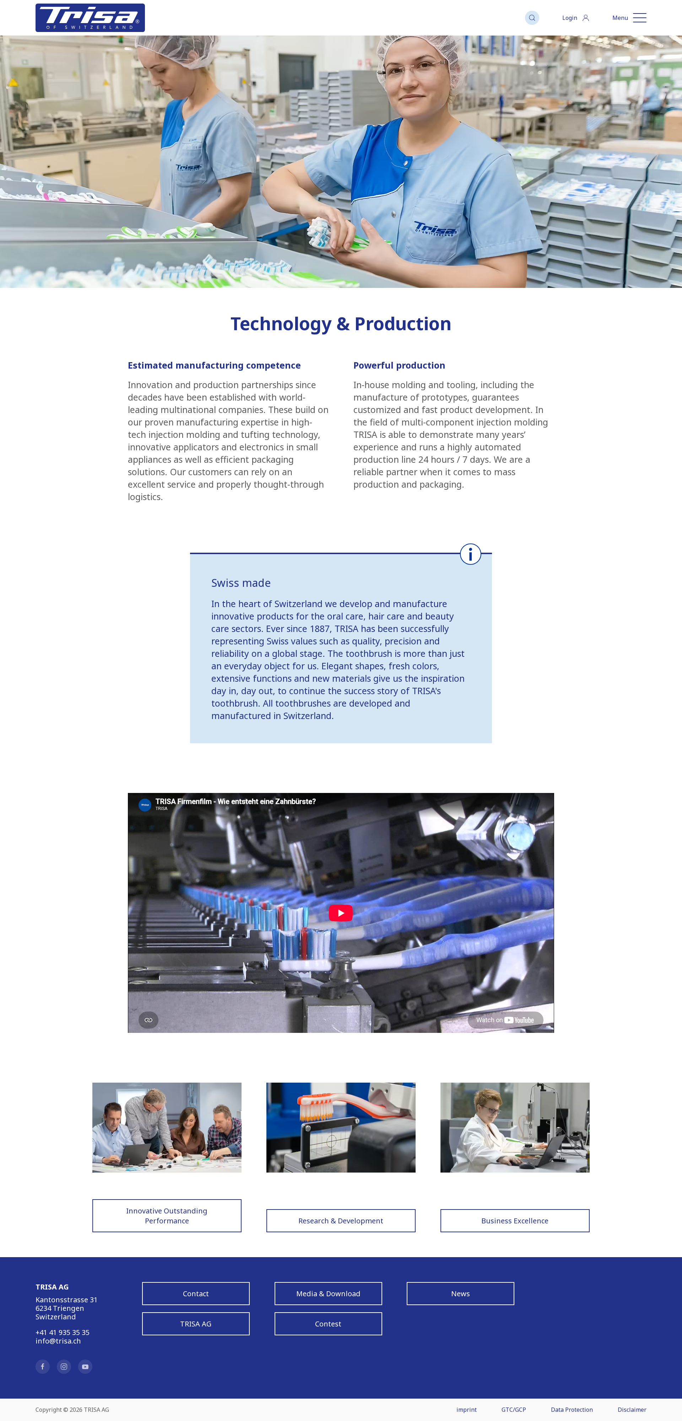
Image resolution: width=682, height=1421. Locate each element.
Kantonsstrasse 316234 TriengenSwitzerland (67, 1308)
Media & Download (328, 1293)
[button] (532, 18)
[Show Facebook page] (43, 1367)
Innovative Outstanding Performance (167, 1216)
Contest (328, 1324)
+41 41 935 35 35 (63, 1332)
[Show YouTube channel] (85, 1367)
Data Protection (572, 1410)
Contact (196, 1293)
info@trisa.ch (58, 1341)
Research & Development (340, 1221)
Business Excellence (514, 1221)
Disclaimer (632, 1410)
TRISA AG (195, 1324)
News (460, 1293)
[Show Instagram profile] (64, 1367)
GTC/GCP (514, 1410)
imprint (466, 1410)
